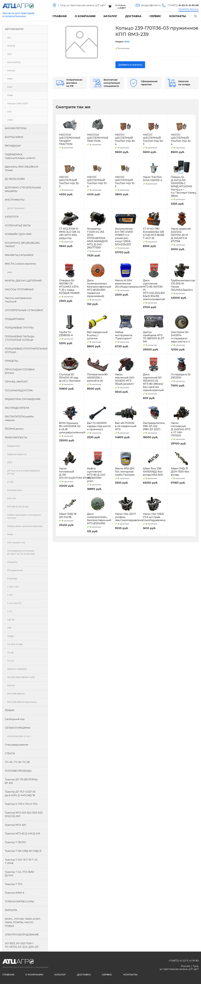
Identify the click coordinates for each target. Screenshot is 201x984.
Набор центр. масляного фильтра (25, 526)
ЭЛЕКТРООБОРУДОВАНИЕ (22, 934)
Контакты (177, 16)
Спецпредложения (16, 744)
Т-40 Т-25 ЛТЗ (14, 603)
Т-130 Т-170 (13, 586)
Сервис (155, 16)
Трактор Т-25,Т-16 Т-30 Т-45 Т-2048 (21, 861)
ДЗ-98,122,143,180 (15, 178)
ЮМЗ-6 (11, 685)
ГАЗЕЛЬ (11, 46)
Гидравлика (13, 446)
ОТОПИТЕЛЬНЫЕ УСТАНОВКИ (24, 310)
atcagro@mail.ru (151, 5)
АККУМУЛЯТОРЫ (16, 128)
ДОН (9, 462)
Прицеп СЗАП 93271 (17, 103)
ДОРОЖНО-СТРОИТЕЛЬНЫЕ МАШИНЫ (23, 189)
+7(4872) (177, 5)
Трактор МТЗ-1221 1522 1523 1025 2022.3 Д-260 (24, 814)
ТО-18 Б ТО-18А (15, 644)
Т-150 (10, 595)
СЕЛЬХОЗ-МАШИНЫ (17, 727)
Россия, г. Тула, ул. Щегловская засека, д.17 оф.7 (179, 968)
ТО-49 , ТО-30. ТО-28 (17, 762)
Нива (10, 95)
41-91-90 (194, 960)
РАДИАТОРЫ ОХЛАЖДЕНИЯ (22, 399)
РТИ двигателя (15, 570)
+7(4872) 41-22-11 (178, 960)
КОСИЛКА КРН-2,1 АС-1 (19, 736)
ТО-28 (10, 652)
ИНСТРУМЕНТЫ (14, 199)
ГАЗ (9, 37)
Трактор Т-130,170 (15, 842)
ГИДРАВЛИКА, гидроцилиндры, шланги (20, 156)
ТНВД (10, 636)
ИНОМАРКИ (14, 62)
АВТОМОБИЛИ (14, 29)
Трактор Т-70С (14, 884)
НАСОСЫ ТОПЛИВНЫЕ (19, 289)
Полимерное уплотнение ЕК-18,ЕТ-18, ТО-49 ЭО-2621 (21, 552)
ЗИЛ (9, 54)
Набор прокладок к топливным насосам (24, 516)
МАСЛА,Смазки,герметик (20, 263)
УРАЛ (10, 120)
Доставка (133, 16)
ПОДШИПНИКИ (14, 319)
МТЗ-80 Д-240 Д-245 (17, 506)
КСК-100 (11, 498)
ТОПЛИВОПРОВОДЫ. (18, 770)
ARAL (10, 272)
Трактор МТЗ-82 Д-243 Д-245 (22, 833)
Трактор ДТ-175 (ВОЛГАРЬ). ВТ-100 (21, 781)
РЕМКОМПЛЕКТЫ (16, 437)
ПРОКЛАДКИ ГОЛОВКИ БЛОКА (20, 371)
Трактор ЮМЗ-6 (14, 892)
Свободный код (14, 719)
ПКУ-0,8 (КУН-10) (16, 542)
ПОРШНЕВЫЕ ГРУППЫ (19, 327)
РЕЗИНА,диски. (14, 428)
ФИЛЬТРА (11, 910)
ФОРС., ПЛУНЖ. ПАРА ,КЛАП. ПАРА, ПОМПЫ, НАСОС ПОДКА (23, 922)
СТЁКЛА (10, 753)
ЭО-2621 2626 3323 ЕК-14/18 (20, 677)
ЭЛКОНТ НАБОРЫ (17, 669)
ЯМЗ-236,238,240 (16, 693)
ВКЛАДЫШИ (13, 145)
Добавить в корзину (130, 64)
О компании (85, 16)
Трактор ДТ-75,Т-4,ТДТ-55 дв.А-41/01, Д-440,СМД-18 (20, 793)
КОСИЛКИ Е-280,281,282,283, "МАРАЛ (22, 244)
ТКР (9, 628)
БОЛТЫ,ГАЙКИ (14, 137)
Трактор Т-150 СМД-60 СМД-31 (23, 850)
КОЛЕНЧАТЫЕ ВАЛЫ (18, 225)
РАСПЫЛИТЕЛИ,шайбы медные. (19, 418)
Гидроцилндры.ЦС (17, 454)
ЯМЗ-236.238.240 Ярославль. (22, 702)
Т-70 (9, 611)
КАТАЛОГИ (11, 216)
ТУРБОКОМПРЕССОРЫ (19, 901)
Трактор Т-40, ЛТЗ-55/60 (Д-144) (19, 873)
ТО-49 (10, 660)
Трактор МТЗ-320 (15, 824)
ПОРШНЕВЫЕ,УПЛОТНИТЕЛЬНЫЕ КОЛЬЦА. (26, 350)
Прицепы (12, 562)
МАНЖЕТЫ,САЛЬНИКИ (19, 255)
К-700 (10, 482)
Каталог (110, 16)
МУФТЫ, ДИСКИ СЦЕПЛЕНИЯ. (23, 280)
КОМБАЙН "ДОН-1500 (18, 234)
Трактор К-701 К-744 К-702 (21, 803)
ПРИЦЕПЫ (11, 360)
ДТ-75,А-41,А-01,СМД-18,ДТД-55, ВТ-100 (23, 472)
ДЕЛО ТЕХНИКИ (15, 208)
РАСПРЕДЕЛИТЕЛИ (17, 407)
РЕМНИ (9, 710)
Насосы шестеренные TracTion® (18, 300)
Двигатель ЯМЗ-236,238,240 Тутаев (21, 168)
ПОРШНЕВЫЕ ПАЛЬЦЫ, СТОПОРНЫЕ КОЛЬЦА (20, 338)
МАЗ (9, 87)
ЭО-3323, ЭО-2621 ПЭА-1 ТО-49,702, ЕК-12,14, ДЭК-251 (21, 945)
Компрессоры (14, 490)
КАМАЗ (11, 70)
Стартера (12, 578)
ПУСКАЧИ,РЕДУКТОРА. (19, 390)
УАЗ (9, 111)
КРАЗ (10, 78)
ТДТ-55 (10, 619)
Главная (60, 16)
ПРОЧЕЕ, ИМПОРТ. (16, 381)
